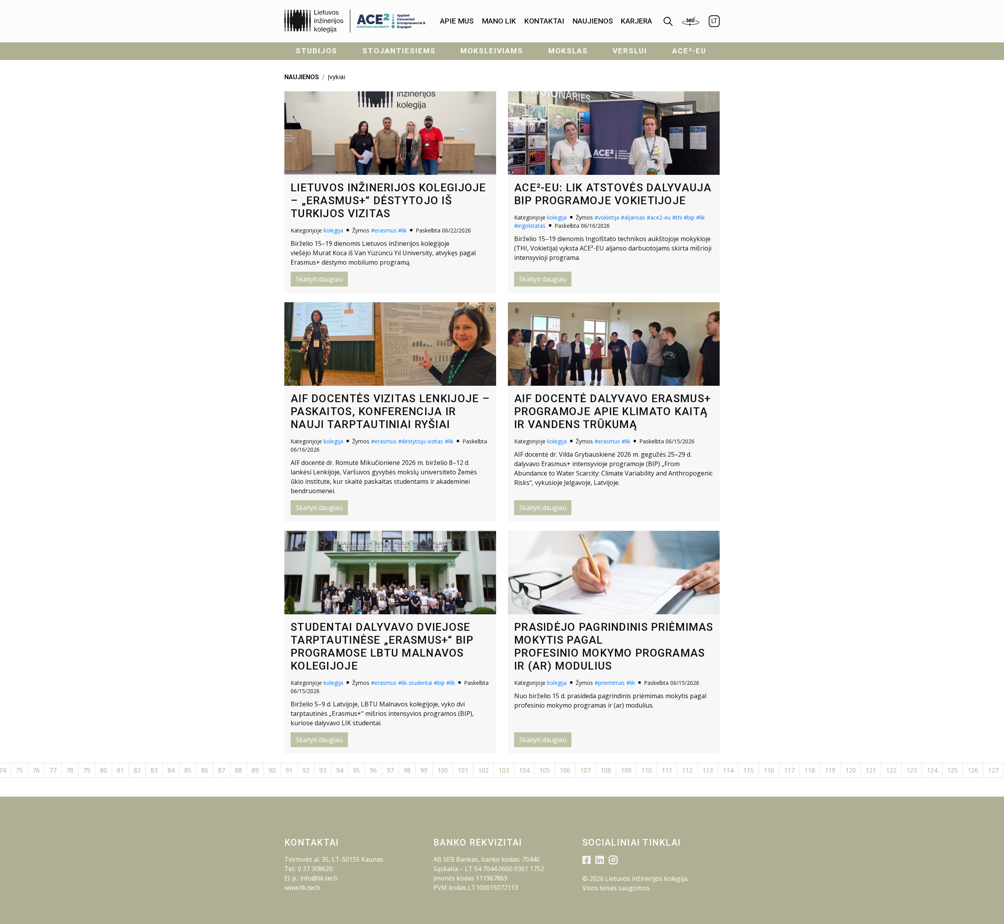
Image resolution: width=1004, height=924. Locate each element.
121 (871, 770)
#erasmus (384, 230)
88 (238, 770)
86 (204, 770)
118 (809, 770)
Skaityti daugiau (319, 279)
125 (952, 770)
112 (687, 770)
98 (407, 770)
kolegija (333, 230)
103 (503, 770)
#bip (689, 217)
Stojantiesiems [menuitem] (399, 50)
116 (769, 770)
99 (423, 770)
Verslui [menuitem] (630, 50)
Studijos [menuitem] (316, 50)
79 (86, 770)
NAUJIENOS (301, 77)
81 (120, 770)
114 (728, 770)
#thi (677, 217)
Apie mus (457, 20)
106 (565, 770)
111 (667, 770)
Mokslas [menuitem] (568, 50)
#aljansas (633, 217)
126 (973, 770)
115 (748, 770)
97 (390, 770)
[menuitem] (457, 21)
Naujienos (593, 20)
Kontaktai (544, 20)
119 (830, 770)
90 (272, 770)
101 (463, 770)
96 (373, 770)
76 (36, 770)
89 (255, 770)
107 (585, 770)
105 (544, 770)
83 (154, 770)
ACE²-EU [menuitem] (689, 50)
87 (221, 770)
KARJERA (636, 20)
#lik (402, 230)
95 (356, 770)
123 (911, 770)
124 (932, 770)
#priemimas (610, 682)
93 (322, 770)
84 (171, 770)
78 (69, 770)
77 (52, 770)
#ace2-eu (659, 217)
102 (483, 770)
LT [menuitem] (714, 21)
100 (442, 770)
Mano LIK (499, 20)
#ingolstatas (530, 225)
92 (305, 770)
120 (850, 770)
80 (103, 770)
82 (137, 770)
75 (19, 770)
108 (605, 770)
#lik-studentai (415, 682)
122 (891, 770)
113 (707, 770)
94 (339, 770)
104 (524, 770)
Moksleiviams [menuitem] (491, 50)
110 (646, 770)
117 (789, 770)
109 (626, 770)
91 (289, 770)
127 (993, 770)
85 (187, 770)
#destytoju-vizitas (420, 441)
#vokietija (607, 217)
